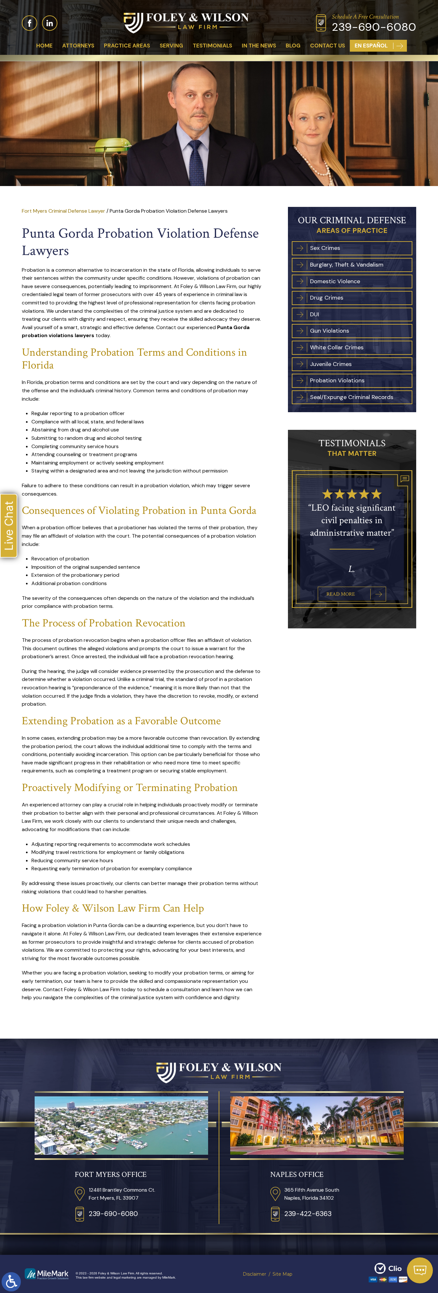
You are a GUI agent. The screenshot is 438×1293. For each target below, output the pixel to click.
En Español (371, 45)
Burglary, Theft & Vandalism (346, 264)
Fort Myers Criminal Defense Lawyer (63, 211)
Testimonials (212, 45)
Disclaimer (254, 1274)
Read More (340, 581)
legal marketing (125, 1277)
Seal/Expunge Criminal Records (351, 397)
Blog (293, 45)
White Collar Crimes (337, 347)
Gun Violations (329, 331)
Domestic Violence (335, 281)
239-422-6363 (308, 1213)
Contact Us (327, 45)
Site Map (282, 1274)
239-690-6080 (374, 27)
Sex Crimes (325, 248)
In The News (259, 45)
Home (44, 45)
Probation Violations (337, 380)
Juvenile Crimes (331, 364)
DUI (314, 314)
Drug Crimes (326, 298)
